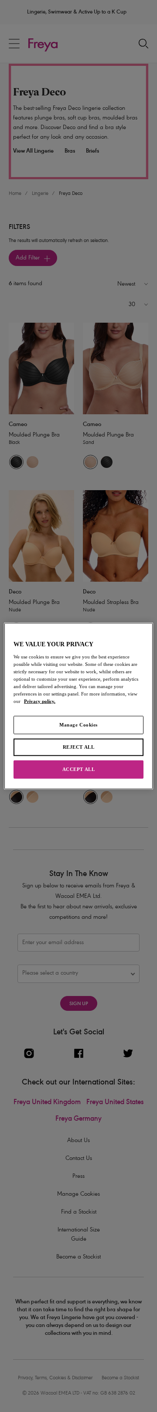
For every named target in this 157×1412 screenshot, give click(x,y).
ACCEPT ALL (78, 768)
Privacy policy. (39, 701)
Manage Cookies (78, 724)
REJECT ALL (79, 747)
